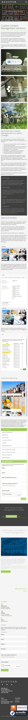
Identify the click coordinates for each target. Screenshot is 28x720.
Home (2, 20)
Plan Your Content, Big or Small (8, 452)
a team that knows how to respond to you (13, 212)
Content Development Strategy (8, 449)
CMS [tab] (19, 516)
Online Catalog (5, 437)
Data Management (6, 457)
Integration (4, 442)
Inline (21, 510)
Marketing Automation (7, 445)
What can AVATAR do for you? (9, 477)
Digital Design (5, 434)
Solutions (7, 20)
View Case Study (6, 571)
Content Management (6, 429)
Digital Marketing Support (7, 432)
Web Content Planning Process (13, 193)
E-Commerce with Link (7, 440)
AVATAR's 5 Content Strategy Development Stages (13, 183)
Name (4, 468)
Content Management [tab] (11, 516)
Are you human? (6, 490)
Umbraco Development (7, 454)
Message (3, 649)
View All (25, 591)
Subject (3, 644)
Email (3, 472)
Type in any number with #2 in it (10, 483)
